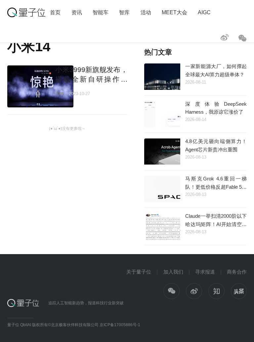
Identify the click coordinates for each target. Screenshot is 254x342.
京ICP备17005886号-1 (120, 325)
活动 (146, 12)
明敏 (59, 93)
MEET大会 (174, 12)
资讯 (76, 12)
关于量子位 (138, 272)
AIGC (204, 12)
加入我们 (173, 272)
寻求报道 (205, 272)
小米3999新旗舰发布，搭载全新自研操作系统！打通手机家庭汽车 (91, 79)
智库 (124, 12)
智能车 (100, 12)
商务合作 (237, 272)
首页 (55, 12)
